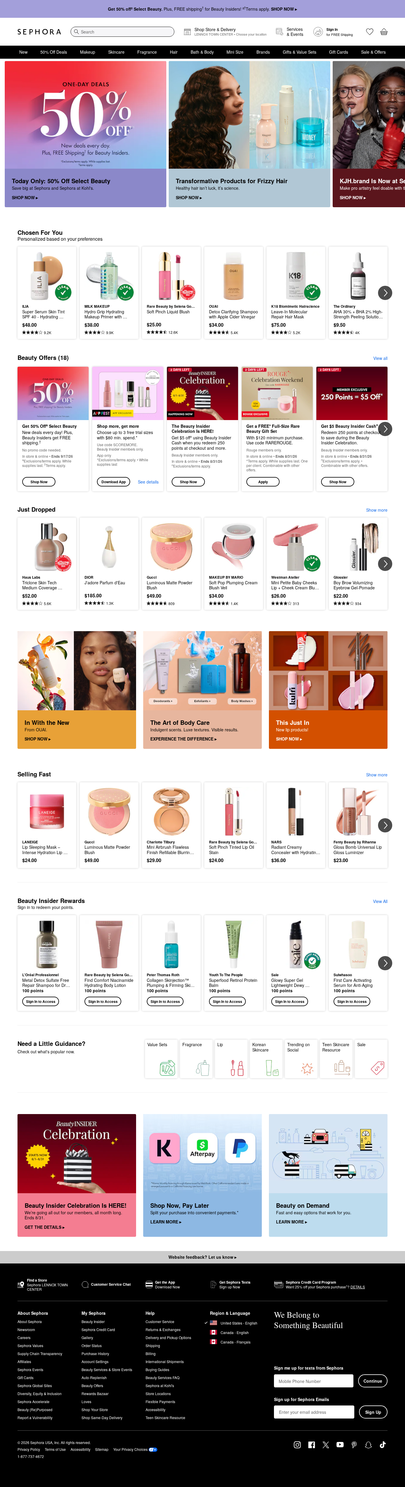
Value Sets (157, 1044)
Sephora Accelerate (33, 1401)
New (23, 52)
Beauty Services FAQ (162, 1377)
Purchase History (95, 1353)
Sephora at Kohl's (160, 1385)
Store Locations (158, 1393)
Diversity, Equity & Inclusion (39, 1393)
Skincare (116, 52)
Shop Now (39, 481)
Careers (24, 1337)
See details (148, 482)
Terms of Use (55, 1449)
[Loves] (370, 32)
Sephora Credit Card (98, 1329)
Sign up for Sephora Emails (301, 1399)
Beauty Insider (93, 1321)
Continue (372, 1381)
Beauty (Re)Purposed (34, 1409)
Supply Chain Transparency (39, 1353)
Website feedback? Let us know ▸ (202, 1257)
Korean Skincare (260, 1047)
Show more (377, 510)
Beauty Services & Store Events (107, 1369)
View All (380, 901)
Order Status (92, 1345)
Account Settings (95, 1361)
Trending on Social (298, 1047)
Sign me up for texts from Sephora (308, 1368)
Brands (263, 52)
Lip (220, 1044)
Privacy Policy (28, 1449)
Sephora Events (30, 1369)
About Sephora (29, 1321)
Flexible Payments (160, 1401)
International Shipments (165, 1361)
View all (380, 358)
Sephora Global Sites (34, 1385)
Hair (174, 52)
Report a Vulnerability (34, 1417)
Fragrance (147, 52)
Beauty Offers (92, 1385)
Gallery (87, 1337)
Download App (113, 481)
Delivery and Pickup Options (168, 1337)
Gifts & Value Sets (299, 52)
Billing (151, 1353)
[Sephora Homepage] (39, 31)
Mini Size (235, 52)
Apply (263, 481)
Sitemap (102, 1449)
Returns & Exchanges (163, 1329)
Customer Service (160, 1321)
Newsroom (26, 1329)
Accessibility (155, 1409)
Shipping (153, 1345)
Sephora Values (30, 1345)
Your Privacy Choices (130, 1449)
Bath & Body (202, 52)
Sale (361, 1044)
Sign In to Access (40, 1001)
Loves (86, 1401)
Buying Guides (157, 1369)
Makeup (87, 52)
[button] (277, 429)
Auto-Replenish (94, 1377)
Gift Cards (338, 52)
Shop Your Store (95, 1409)
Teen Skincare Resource (335, 1047)
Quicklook (47, 296)
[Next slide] (393, 134)
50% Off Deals (53, 52)
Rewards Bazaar (95, 1393)
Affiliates (24, 1361)
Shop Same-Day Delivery (102, 1417)
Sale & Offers (373, 52)
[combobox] (122, 32)
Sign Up (373, 1412)
